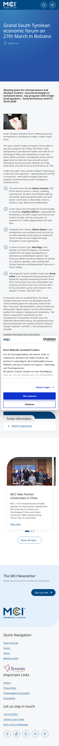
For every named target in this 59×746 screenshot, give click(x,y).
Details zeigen (43, 387)
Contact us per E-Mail (13, 719)
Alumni (6, 648)
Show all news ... (29, 540)
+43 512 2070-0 (10, 714)
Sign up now (41, 592)
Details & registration (21, 425)
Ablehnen (29, 404)
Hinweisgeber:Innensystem (16, 693)
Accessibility (9, 698)
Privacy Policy (9, 688)
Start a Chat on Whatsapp (15, 724)
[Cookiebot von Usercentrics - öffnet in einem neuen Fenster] (43, 340)
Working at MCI (10, 658)
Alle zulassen (29, 396)
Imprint (7, 682)
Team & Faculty (10, 643)
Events (6, 653)
